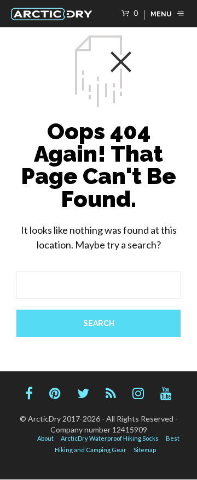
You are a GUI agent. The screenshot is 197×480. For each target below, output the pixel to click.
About (45, 438)
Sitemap (145, 449)
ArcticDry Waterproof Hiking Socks (110, 438)
